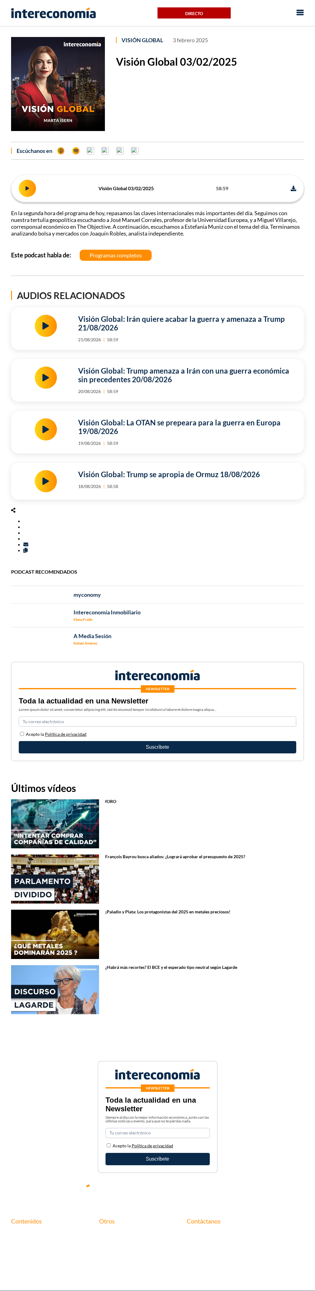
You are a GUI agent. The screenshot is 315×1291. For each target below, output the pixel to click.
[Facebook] (244, 1190)
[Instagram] (281, 1190)
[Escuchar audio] (27, 188)
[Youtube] (262, 1190)
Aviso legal (110, 1244)
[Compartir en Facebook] (25, 521)
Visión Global (142, 40)
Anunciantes (24, 1244)
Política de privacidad (65, 734)
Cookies (107, 1265)
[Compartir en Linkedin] (25, 532)
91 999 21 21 (200, 1247)
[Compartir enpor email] (25, 544)
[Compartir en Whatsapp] (25, 538)
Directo (194, 13)
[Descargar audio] (293, 188)
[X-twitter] (225, 1190)
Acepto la (56, 734)
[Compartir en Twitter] (25, 527)
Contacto (109, 1234)
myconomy (22, 1234)
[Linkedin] (299, 1190)
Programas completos (116, 255)
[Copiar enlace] (25, 550)
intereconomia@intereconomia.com (224, 1237)
